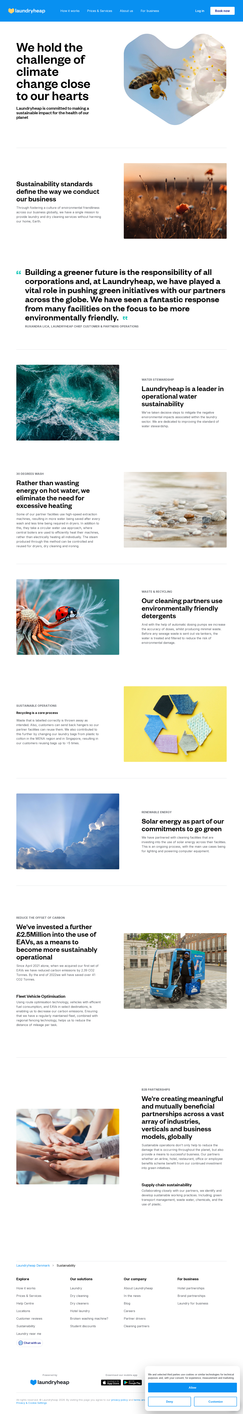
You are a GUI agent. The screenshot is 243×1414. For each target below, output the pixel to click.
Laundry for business (193, 1303)
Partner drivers (135, 1318)
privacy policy (120, 1399)
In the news (132, 1296)
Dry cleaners (79, 1303)
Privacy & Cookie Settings (31, 1402)
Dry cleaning (79, 1296)
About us (126, 11)
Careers (129, 1311)
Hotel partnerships (191, 1288)
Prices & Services (99, 11)
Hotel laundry (80, 1311)
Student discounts (83, 1326)
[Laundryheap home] (26, 11)
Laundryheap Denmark (33, 1265)
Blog (127, 1303)
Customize (215, 1401)
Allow (192, 1387)
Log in (199, 11)
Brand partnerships (191, 1296)
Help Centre (25, 1303)
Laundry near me (28, 1334)
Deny (169, 1401)
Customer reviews (29, 1318)
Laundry (76, 1288)
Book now (222, 11)
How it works (70, 11)
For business (150, 11)
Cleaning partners (136, 1326)
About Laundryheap (138, 1288)
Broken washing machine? (89, 1318)
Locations (23, 1311)
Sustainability (25, 1326)
